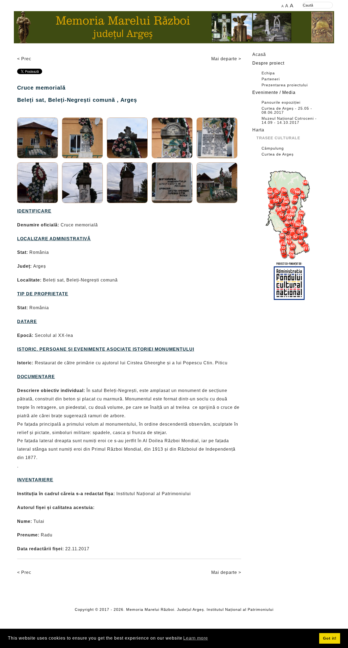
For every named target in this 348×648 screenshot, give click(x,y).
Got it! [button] (330, 638)
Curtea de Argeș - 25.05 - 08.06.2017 (287, 110)
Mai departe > (226, 58)
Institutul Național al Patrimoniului (240, 609)
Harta (258, 130)
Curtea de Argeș (278, 154)
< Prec (24, 58)
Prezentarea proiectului (285, 85)
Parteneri (271, 79)
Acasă (259, 54)
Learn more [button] (195, 638)
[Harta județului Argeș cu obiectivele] (289, 215)
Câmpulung (273, 148)
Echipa (268, 73)
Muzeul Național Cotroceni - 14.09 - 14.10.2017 (289, 120)
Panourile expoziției (281, 102)
